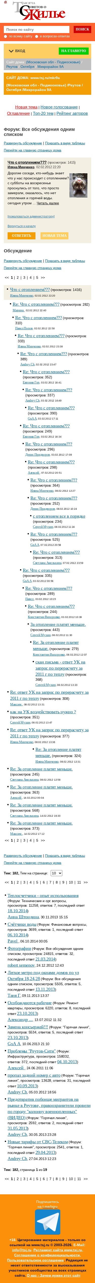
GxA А (32, 418)
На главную (73, 51)
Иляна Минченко (21, 167)
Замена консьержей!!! (28, 1026)
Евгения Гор (31, 382)
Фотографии (19, 948)
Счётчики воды (22, 924)
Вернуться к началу (22, 226)
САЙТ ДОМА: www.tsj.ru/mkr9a (33, 78)
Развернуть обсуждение (23, 143)
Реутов (11, 67)
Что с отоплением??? (27, 162)
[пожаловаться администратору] (31, 216)
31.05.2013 (17, 1128)
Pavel (13, 941)
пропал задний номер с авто (34, 1075)
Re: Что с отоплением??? (36, 304)
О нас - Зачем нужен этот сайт (54, 1275)
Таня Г (14, 995)
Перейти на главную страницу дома (32, 150)
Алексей (34, 472)
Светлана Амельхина (47, 563)
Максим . (16, 704)
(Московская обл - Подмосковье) (53, 62)
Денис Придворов (37, 454)
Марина (18, 310)
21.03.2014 (45, 959)
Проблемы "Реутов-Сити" (32, 1051)
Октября (27, 67)
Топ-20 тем (43, 113)
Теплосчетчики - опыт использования (43, 895)
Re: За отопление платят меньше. (41, 768)
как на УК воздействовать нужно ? (43, 711)
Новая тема (26, 107)
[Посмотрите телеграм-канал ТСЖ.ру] (47, 1233)
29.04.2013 (45, 1152)
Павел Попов (24, 328)
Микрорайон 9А (50, 67)
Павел (29, 599)
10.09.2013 (27, 1085)
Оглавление (18, 113)
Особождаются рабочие (30, 1002)
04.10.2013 (67, 1061)
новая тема (55, 236)
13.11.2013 (45, 989)
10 (71, 882)
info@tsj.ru (21, 1250)
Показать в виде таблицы (65, 143)
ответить (21, 236)
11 (79, 882)
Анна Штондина (23, 916)
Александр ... (20, 1019)
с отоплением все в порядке (59, 516)
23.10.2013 (27, 1013)
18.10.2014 (17, 910)
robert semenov (21, 965)
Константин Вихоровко (44, 617)
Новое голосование (59, 107)
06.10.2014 (17, 934)
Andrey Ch (27, 364)
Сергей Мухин (43, 527)
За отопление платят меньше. (58, 624)
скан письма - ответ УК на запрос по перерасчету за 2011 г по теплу (60, 668)
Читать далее (48, 203)
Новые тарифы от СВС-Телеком (38, 1141)
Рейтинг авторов (72, 113)
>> (43, 277)
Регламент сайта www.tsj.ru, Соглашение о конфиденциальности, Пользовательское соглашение (45, 1255)
